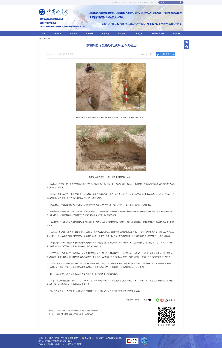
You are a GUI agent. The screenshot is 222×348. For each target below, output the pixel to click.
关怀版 (153, 2)
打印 (145, 300)
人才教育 (105, 33)
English (114, 2)
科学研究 (73, 33)
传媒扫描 (47, 38)
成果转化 (89, 33)
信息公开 (176, 33)
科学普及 (139, 33)
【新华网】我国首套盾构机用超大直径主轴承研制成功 (75, 314)
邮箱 (139, 2)
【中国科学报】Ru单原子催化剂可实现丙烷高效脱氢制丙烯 (77, 311)
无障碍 (145, 2)
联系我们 (123, 2)
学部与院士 (122, 33)
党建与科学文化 (157, 33)
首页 (43, 33)
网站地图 (132, 2)
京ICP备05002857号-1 (73, 338)
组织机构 (57, 33)
